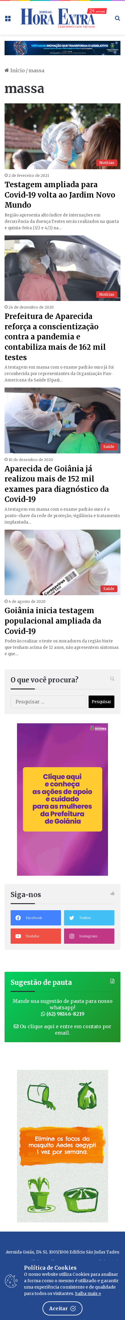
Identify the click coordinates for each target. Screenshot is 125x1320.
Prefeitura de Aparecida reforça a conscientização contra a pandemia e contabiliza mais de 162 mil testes (55, 337)
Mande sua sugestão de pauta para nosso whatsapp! (63, 1007)
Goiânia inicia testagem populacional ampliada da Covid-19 (53, 621)
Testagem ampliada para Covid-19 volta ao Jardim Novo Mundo (60, 195)
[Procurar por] (117, 20)
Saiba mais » (88, 1293)
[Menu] (8, 20)
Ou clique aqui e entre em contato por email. (65, 1029)
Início (17, 70)
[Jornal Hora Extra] (62, 17)
